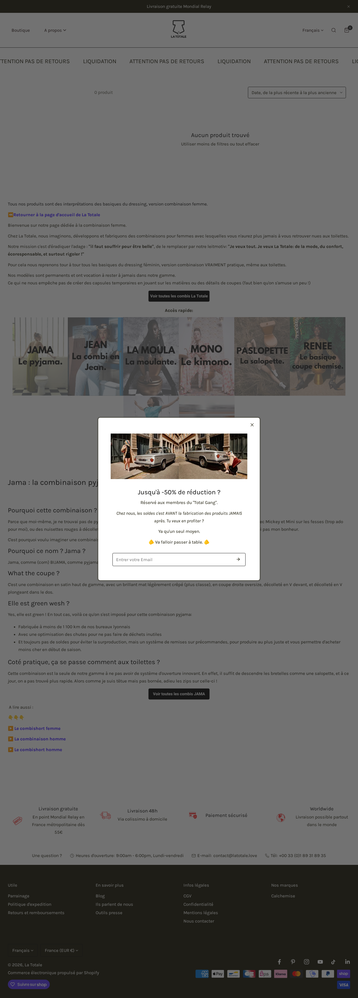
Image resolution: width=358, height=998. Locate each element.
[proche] (252, 425)
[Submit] (238, 559)
